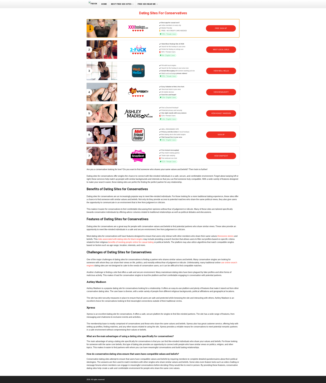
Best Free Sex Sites (121, 4)
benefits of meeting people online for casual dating (131, 242)
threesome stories (226, 236)
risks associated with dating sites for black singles (120, 239)
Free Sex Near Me (147, 4)
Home (104, 4)
